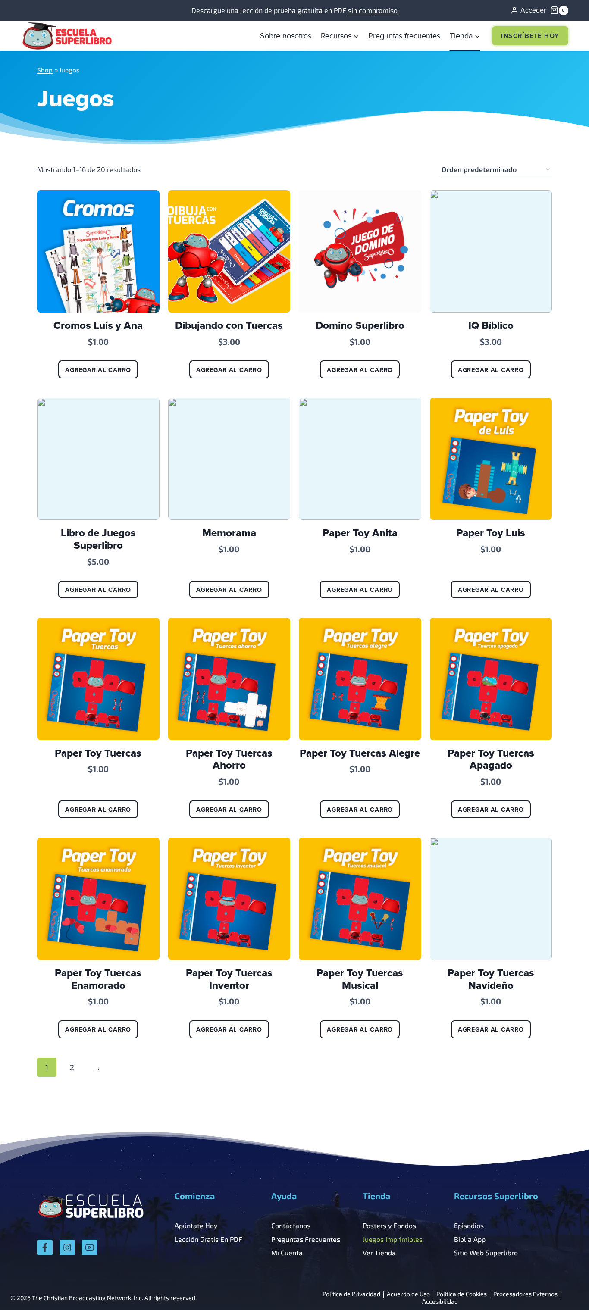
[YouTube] (89, 1247)
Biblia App (470, 1239)
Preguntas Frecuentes (305, 1239)
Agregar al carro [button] (98, 369)
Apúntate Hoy (196, 1225)
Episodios (469, 1225)
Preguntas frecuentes (404, 35)
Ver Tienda (379, 1252)
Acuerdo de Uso (408, 1294)
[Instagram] (67, 1247)
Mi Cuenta (287, 1252)
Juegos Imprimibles (393, 1239)
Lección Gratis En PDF (208, 1239)
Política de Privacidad (351, 1294)
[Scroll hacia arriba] (559, 1284)
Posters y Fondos (389, 1225)
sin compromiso (373, 10)
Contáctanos (290, 1225)
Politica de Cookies (461, 1294)
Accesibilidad (440, 1301)
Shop (45, 70)
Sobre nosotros (285, 35)
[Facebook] (45, 1247)
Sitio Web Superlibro (486, 1252)
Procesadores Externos (525, 1294)
